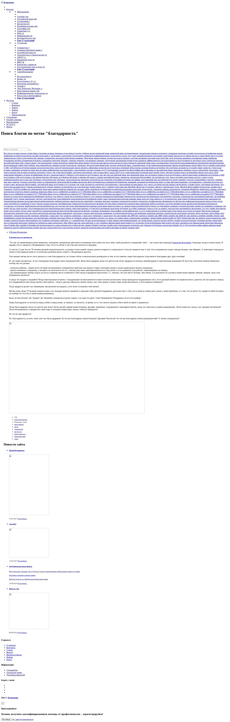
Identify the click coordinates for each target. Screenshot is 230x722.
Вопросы (16, 105)
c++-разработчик (77, 220)
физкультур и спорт (214, 156)
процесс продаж (130, 158)
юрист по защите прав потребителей (132, 206)
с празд (204, 177)
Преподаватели (19, 115)
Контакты (10, 647)
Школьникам (23, 12)
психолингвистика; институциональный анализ (59, 168)
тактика (219, 160)
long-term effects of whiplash (69, 218)
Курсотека (13, 698)
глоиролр (8, 189)
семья (205, 158)
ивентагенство (77, 201)
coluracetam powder (22, 216)
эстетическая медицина (124, 213)
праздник (32, 182)
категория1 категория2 (163, 156)
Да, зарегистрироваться (22, 719)
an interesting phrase (195, 172)
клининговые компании (138, 204)
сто (203, 208)
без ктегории (172, 168)
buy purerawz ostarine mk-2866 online (152, 216)
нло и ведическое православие (87, 187)
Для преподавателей (15, 675)
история (127, 180)
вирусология (10, 187)
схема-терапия (61, 225)
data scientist (21, 225)
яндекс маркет (85, 225)
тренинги (59, 153)
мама (44, 170)
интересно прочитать (95, 184)
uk (197, 218)
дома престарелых (80, 208)
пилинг (24, 208)
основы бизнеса (148, 168)
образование (37, 189)
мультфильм (211, 153)
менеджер (217, 220)
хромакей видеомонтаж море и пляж (154, 182)
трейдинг (64, 220)
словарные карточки (177, 153)
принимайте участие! (205, 180)
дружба (80, 189)
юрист (100, 199)
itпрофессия (34, 225)
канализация (77, 199)
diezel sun (140, 187)
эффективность (154, 160)
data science (167, 223)
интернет (161, 204)
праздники (189, 177)
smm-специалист (56, 223)
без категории (93, 165)
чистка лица (15, 208)
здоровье (98, 201)
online (21, 165)
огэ (134, 223)
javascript (140, 223)
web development (41, 218)
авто (63, 208)
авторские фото (85, 182)
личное (113, 165)
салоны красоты (50, 204)
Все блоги (8, 153)
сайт (22, 163)
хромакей (110, 182)
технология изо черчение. (54, 180)
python (75, 225)
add (172, 182)
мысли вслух (180, 156)
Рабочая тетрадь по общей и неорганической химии (28, 579)
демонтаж (43, 192)
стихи (210, 177)
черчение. (37, 180)
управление (50, 158)
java (70, 225)
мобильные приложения (160, 196)
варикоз (93, 206)
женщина (187, 158)
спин (162, 158)
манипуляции (100, 158)
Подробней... (22, 519)
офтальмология (76, 211)
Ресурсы (10, 100)
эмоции (40, 158)
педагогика (114, 168)
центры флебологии (45, 206)
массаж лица (80, 223)
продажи (60, 158)
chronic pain (219, 216)
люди (111, 163)
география (118, 180)
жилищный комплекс (204, 196)
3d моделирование (153, 223)
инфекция (190, 201)
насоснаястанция (32, 201)
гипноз (50, 228)
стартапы (176, 196)
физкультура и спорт (195, 156)
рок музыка (98, 172)
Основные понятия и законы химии (22, 575)
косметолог (172, 199)
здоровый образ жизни (130, 168)
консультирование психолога (127, 225)
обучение (124, 208)
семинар (73, 160)
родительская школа (99, 163)
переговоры (69, 158)
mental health (168, 218)
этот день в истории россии (156, 184)
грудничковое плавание (168, 206)
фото (143, 170)
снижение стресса (145, 208)
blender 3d (177, 225)
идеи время (151, 165)
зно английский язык (117, 175)
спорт (19, 158)
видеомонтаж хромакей (126, 182)
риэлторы (128, 189)
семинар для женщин (86, 160)
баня (169, 211)
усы (93, 196)
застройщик (219, 196)
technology (9, 216)
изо (31, 180)
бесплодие (180, 201)
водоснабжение (90, 199)
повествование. (181, 182)
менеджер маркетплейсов (55, 189)
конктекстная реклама (91, 228)
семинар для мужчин (106, 160)
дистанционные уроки (47, 163)
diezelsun (132, 187)
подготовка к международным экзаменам (189, 175)
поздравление (162, 163)
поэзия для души (77, 184)
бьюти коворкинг (65, 213)
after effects (69, 223)
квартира (151, 213)
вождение (115, 208)
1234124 (17, 189)
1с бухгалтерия (189, 225)
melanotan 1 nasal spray (50, 216)
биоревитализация (206, 204)
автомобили (185, 208)
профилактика (155, 201)
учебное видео (89, 153)
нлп (191, 223)
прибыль (142, 160)
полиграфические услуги (133, 211)
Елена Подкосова (20, 420)
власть (120, 158)
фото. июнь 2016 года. (114, 172)
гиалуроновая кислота (38, 208)
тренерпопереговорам (14, 201)
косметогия (192, 204)
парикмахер (108, 196)
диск (171, 158)
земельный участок (34, 199)
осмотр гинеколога (140, 201)
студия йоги (94, 208)
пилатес (77, 228)
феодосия (206, 211)
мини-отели (211, 201)
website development (24, 218)
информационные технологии (108, 156)
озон (6, 225)
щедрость (119, 163)
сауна (174, 211)
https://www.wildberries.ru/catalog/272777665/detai (70, 192)
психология (103, 168)
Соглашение (12, 670)
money (34, 163)
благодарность (130, 163)
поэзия (62, 165)
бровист (96, 225)
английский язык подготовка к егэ (53, 184)
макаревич (178, 170)
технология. (205, 187)
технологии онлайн (30, 156)
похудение (182, 213)
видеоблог (161, 168)
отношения (197, 158)
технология (174, 163)
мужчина (178, 158)
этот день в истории (174, 177)
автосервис (196, 208)
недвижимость (107, 189)
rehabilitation (9, 218)
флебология (30, 206)
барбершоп (119, 196)
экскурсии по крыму (192, 211)
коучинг (176, 223)
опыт (153, 163)
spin (158, 158)
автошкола (105, 208)
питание (191, 213)
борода (87, 196)
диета (198, 213)
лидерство (112, 158)
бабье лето (219, 213)
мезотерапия (55, 208)
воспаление (200, 201)
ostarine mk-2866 (127, 216)
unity (137, 228)
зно (105, 175)
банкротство (130, 196)
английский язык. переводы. (117, 177)
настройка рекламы (110, 228)
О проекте (11, 645)
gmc (194, 218)
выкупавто (183, 199)
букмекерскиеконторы (198, 199)
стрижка (99, 196)
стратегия (211, 160)
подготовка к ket (28, 177)
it (27, 225)
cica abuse (109, 218)
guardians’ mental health (151, 218)
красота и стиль (11, 196)
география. (136, 180)
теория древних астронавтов (60, 187)
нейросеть (43, 223)
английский (163, 180)
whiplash (53, 218)
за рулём (133, 208)
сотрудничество (29, 158)
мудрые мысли (35, 170)
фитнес (87, 211)
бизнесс (85, 168)
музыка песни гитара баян (25, 153)
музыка (51, 153)
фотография (193, 187)
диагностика (174, 208)
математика (203, 163)
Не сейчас (6, 720)
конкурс (207, 168)
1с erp (97, 223)
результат (197, 160)
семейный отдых (28, 204)
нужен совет (10, 184)
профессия (216, 187)
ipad (26, 165)
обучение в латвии (95, 177)
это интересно (158, 177)
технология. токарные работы (156, 189)
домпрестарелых (62, 201)
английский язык (12, 163)
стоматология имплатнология (85, 204)
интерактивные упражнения (137, 153)
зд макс (109, 220)
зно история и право (154, 175)
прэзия (134, 184)
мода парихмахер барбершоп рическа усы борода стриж (44, 196)
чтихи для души (53, 172)
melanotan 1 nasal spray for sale (106, 216)
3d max (88, 220)
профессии (26, 189)
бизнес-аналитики (164, 225)
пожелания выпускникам (137, 172)
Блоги (14, 112)
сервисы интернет (159, 153)
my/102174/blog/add (183, 218)
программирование (189, 163)
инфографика (203, 225)
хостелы (169, 204)
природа (83, 175)
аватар (220, 153)
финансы (219, 223)
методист (58, 228)
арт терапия (146, 225)
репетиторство (43, 177)
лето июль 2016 (211, 172)
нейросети (33, 223)
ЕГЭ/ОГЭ (10, 124)
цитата (197, 177)
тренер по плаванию (204, 206)
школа (140, 184)
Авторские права (14, 672)
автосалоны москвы (47, 213)
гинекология (125, 201)
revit (154, 225)
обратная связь (144, 163)
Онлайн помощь (13, 120)
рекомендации (180, 204)
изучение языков (29, 168)
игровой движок (127, 228)
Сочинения (11, 117)
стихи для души (129, 156)
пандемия (206, 184)
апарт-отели (9, 211)
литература (124, 170)
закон (139, 199)
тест (222, 184)
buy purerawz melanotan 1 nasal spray (76, 216)
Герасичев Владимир (181, 242)
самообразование (145, 156)
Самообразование (25, 72)
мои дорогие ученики (18, 182)
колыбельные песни (188, 165)
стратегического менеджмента (25, 220)
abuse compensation (132, 218)
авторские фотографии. (26, 184)
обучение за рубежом (59, 177)
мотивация (121, 160)
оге (221, 182)
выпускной (154, 172)
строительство (187, 196)
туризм (39, 204)
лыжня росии (10, 158)
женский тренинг (60, 160)
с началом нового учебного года (64, 175)
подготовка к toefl (216, 175)
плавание (215, 211)
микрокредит (215, 199)
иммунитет (21, 187)
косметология (142, 196)
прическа (79, 196)
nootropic (35, 216)
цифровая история (12, 156)
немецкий (89, 156)
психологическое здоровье (193, 220)
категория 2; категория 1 (50, 156)
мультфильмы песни (39, 175)
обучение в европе (78, 177)
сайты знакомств (92, 189)
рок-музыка (22, 172)
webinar (32, 165)
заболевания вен (82, 206)
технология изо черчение (78, 180)
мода (72, 196)
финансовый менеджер (204, 223)
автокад (209, 220)
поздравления (66, 170)
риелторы (137, 189)
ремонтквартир (47, 201)
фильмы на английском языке (159, 170)
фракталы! (105, 165)
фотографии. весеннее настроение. (77, 172)
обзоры (213, 189)
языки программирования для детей (130, 220)
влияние (79, 158)
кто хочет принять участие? (182, 180)
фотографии (135, 170)
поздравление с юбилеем (200, 182)
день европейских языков (47, 165)
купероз (153, 206)
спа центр (33, 213)
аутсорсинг (19, 206)
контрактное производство (16, 213)
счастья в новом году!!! (97, 170)
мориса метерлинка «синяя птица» (185, 184)
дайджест (221, 189)
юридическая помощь (126, 199)
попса (183, 172)
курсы (167, 175)
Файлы (15, 110)
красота (157, 220)
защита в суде (160, 199)
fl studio (12, 225)
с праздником (79, 170)
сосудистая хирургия (64, 206)
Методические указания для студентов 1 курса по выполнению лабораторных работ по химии (44, 571)
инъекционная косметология (56, 211)
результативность (169, 160)
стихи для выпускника (170, 172)
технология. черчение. (76, 165)
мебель (153, 204)
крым (180, 211)
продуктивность (185, 160)
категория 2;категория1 (73, 156)
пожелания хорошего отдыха (17, 175)
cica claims (119, 218)
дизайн (177, 220)
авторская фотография (67, 182)
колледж (216, 182)
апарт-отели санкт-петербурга (29, 211)
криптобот (89, 201)
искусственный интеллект (16, 223)
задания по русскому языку (191, 168)
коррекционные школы (168, 165)
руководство (132, 160)
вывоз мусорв (105, 204)
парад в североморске (47, 182)
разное (68, 208)
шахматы (184, 223)
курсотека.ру (70, 153)
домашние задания (19, 170)
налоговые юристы (106, 206)
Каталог (10, 9)
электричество (50, 199)
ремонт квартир (30, 192)
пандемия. (215, 184)
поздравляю (113, 170)
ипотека (160, 213)
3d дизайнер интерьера (49, 220)
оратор (16, 228)
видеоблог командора (68, 163)
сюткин (13, 172)
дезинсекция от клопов (156, 211)
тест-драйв (210, 208)
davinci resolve (167, 220)
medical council (205, 218)
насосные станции (81, 213)
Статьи (15, 103)
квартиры (118, 189)
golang (36, 228)
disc (167, 158)
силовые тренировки (100, 211)
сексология (68, 228)
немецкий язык (103, 153)
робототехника (26, 228)
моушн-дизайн (107, 225)
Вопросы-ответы (14, 655)
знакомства (72, 189)
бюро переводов (119, 204)
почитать (19, 192)
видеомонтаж (99, 182)
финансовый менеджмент (120, 223)
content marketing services (93, 218)
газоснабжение (64, 199)
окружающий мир (149, 180)
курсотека (42, 153)
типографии (116, 211)
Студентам (22, 43)
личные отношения (23, 160)
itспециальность (47, 225)
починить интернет (37, 172)
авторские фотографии (141, 177)
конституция (148, 199)
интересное (9, 192)
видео (79, 153)
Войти (9, 127)
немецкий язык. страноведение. (131, 165)
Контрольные (12, 122)
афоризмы (93, 168)
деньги (27, 163)
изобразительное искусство (16, 180)
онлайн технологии (196, 153)
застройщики (141, 213)
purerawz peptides (198, 216)
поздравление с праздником (118, 184)
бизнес (150, 220)
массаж (43, 228)
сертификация (64, 204)
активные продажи (147, 158)
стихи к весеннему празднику (205, 170)
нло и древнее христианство (115, 187)
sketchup (90, 223)
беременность (168, 201)
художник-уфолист (154, 187)
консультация (110, 199)
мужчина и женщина (42, 160)
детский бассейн (187, 206)
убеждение (89, 158)
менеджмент (84, 163)
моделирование (99, 220)
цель (204, 160)
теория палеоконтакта (36, 187)
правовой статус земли (14, 199)
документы (221, 208)
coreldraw (104, 223)
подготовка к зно (95, 175)
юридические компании (101, 213)
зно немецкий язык (136, 175)
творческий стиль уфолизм (175, 187)
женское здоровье (111, 201)
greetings (188, 170)
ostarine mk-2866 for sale (179, 216)
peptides (210, 216)
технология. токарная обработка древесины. (190, 189)
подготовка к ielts (12, 177)
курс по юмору (161, 208)
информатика (53, 170)
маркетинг (217, 218)
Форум (15, 108)
